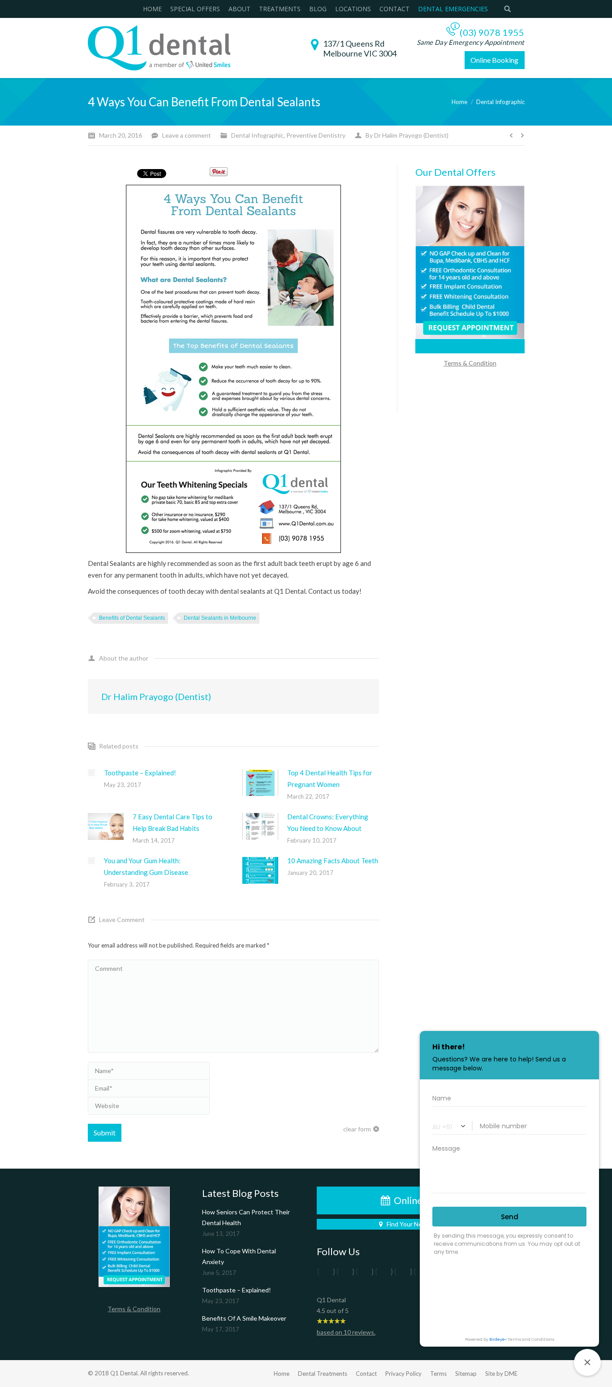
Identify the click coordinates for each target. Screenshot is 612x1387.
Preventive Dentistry (315, 135)
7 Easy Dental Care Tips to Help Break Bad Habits (172, 822)
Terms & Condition (134, 1309)
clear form (357, 1129)
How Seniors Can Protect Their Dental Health (246, 1217)
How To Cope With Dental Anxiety (239, 1256)
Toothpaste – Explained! (140, 773)
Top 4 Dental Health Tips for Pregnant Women (329, 778)
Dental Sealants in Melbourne (220, 618)
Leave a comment (186, 135)
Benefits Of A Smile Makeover (244, 1318)
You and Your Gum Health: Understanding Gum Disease (146, 866)
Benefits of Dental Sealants (132, 618)
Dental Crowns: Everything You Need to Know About (327, 822)
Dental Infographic (257, 135)
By (407, 135)
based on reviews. (346, 1332)
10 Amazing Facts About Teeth (332, 861)
